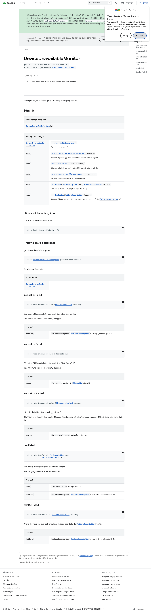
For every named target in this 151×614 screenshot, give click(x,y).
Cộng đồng (25, 609)
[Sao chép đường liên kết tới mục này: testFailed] (37, 445)
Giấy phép (44, 609)
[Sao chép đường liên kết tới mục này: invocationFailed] (44, 295)
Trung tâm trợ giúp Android (112, 576)
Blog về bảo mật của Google (62, 588)
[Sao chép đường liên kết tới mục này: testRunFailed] (41, 505)
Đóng (125, 35)
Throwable (77, 383)
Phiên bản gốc (8, 592)
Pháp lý (35, 609)
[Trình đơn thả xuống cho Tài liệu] (29, 3)
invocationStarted (59, 174)
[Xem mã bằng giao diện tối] (123, 227)
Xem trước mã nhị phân (11, 588)
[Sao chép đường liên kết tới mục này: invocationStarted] (46, 393)
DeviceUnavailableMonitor (38, 126)
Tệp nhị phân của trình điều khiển (15, 595)
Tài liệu (23, 3)
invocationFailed (59, 153)
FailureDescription (77, 153)
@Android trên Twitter (60, 576)
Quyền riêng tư (56, 609)
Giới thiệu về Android (11, 609)
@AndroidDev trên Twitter (62, 580)
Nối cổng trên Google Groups (63, 599)
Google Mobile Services (110, 592)
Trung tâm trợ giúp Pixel (110, 580)
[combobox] (100, 3)
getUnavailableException (62, 143)
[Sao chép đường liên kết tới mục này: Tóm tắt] (36, 110)
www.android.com (109, 588)
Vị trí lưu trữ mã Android (12, 576)
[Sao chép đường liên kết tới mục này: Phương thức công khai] (57, 243)
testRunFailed (57, 195)
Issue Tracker (106, 599)
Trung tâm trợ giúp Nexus (111, 584)
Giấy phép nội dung (86, 556)
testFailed (56, 184)
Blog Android (57, 584)
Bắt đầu (140, 35)
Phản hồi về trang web (72, 609)
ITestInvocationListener (63, 67)
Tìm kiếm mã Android (43, 3)
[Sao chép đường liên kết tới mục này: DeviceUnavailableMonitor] (55, 220)
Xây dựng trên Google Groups (63, 595)
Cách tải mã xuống (10, 584)
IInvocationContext (78, 174)
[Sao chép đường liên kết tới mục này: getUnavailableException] (53, 250)
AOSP (26, 50)
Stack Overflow (107, 595)
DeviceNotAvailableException (46, 260)
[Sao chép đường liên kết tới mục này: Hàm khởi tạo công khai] (57, 213)
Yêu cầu (6, 580)
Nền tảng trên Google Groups (63, 592)
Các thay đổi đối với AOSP (38, 26)
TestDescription (69, 184)
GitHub (5, 599)
